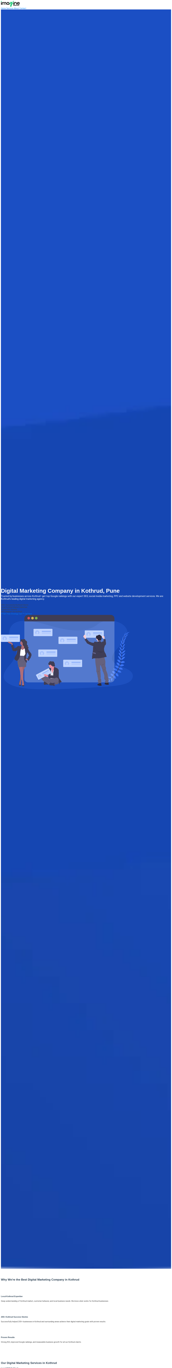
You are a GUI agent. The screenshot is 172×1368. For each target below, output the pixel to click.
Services (9, 8)
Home (3, 8)
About (16, 8)
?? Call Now (27, 614)
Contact (22, 8)
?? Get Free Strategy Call (11, 614)
